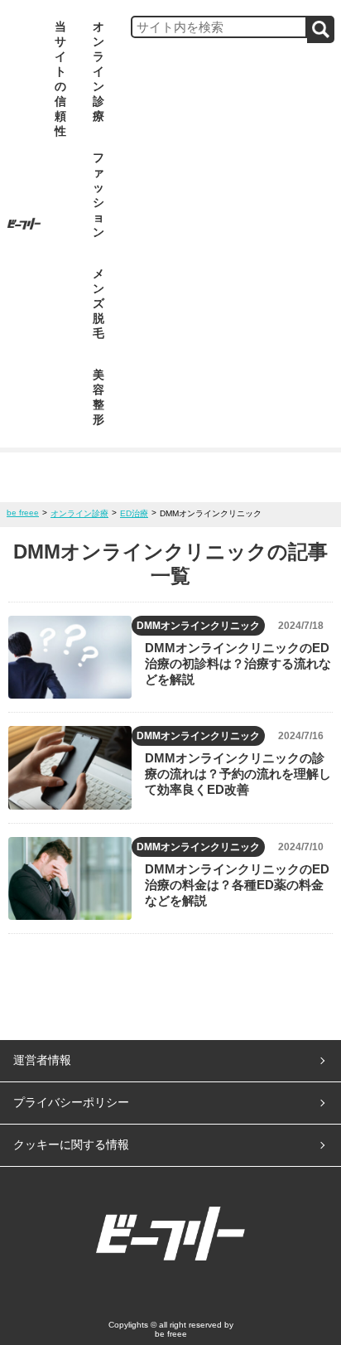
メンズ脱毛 (98, 303)
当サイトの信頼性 (60, 79)
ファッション (98, 195)
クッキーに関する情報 (71, 1144)
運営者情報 (42, 1060)
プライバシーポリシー (71, 1102)
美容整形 (98, 397)
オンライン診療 (98, 71)
